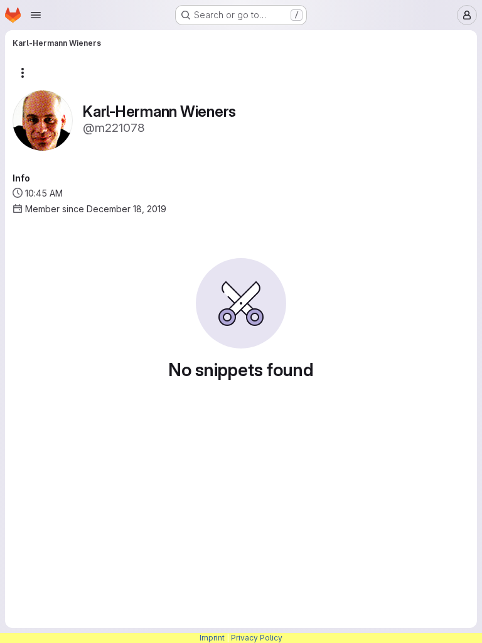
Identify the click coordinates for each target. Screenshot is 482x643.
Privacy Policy (256, 637)
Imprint (212, 637)
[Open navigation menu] (36, 15)
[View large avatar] (43, 119)
